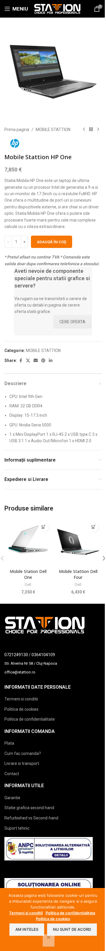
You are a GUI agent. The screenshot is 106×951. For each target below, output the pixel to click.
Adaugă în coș (51, 242)
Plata (9, 743)
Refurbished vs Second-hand (31, 818)
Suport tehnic (16, 828)
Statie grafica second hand (29, 807)
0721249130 (16, 654)
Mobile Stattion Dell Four (78, 574)
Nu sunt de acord (72, 929)
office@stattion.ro (19, 672)
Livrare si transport (21, 763)
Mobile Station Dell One (28, 574)
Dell (28, 584)
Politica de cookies (21, 709)
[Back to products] (91, 129)
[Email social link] (35, 361)
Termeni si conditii (21, 699)
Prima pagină (16, 129)
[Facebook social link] (20, 361)
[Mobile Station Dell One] (28, 542)
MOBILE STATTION (53, 129)
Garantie (12, 797)
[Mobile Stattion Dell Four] (78, 542)
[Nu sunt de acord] (48, 940)
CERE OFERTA (72, 321)
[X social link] (28, 361)
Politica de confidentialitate (29, 719)
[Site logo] (57, 8)
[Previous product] (83, 129)
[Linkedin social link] (50, 361)
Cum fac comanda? (22, 753)
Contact (11, 773)
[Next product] (98, 129)
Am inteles (26, 929)
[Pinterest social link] (43, 361)
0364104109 (43, 654)
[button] (43, 527)
